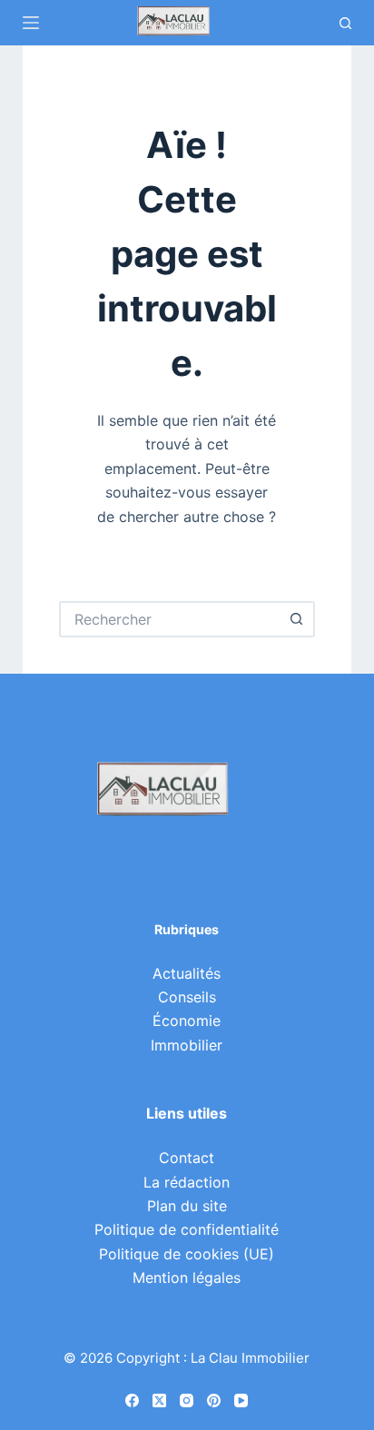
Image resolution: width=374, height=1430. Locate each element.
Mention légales (187, 1277)
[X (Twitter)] (159, 1400)
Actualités (187, 973)
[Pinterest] (214, 1400)
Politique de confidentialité (186, 1229)
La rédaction (186, 1182)
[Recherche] (345, 23)
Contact (186, 1158)
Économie (187, 1020)
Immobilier (186, 1045)
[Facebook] (132, 1400)
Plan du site (187, 1206)
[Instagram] (186, 1400)
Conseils (187, 997)
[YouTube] (241, 1400)
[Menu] (31, 23)
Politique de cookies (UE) (186, 1254)
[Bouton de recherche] (297, 619)
